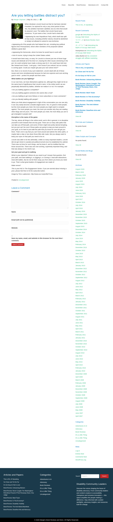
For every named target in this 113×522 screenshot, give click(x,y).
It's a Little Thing (81, 435)
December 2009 (81, 374)
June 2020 (79, 196)
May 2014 (78, 241)
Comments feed (81, 457)
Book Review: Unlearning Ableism (88, 79)
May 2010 (78, 362)
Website (14, 228)
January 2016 (80, 211)
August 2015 (79, 226)
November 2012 (81, 271)
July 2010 (78, 356)
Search (78, 476)
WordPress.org (80, 460)
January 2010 (80, 371)
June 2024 (79, 190)
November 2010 (81, 344)
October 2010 (80, 347)
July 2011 (78, 320)
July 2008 (78, 404)
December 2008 (81, 389)
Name (13, 212)
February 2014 (80, 244)
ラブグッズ (79, 40)
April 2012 (79, 293)
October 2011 (80, 311)
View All (78, 116)
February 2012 (80, 299)
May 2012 (78, 290)
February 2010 (80, 368)
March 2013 (79, 262)
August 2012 (79, 280)
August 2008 (79, 401)
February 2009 (80, 383)
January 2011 (80, 338)
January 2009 (80, 386)
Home (64, 5)
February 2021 (80, 193)
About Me (71, 5)
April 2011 (79, 329)
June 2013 (79, 253)
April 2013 (79, 259)
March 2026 (79, 172)
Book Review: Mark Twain (85, 93)
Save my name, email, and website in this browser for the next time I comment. (37, 239)
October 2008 (80, 395)
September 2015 (81, 223)
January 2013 (80, 265)
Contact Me (104, 5)
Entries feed (79, 454)
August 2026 (79, 169)
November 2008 (81, 392)
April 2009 (79, 377)
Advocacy (78, 429)
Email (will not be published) (22, 220)
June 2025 (79, 181)
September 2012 (81, 277)
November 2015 (81, 217)
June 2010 (79, 359)
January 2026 (80, 178)
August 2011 (79, 317)
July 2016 (78, 205)
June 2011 (79, 323)
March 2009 (79, 380)
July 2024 (78, 187)
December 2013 (81, 247)
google (77, 35)
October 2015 (80, 220)
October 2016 (80, 202)
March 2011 (79, 332)
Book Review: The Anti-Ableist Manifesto (86, 105)
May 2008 (78, 410)
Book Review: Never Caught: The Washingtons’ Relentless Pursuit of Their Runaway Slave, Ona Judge (87, 86)
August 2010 (79, 353)
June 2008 (79, 407)
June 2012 (79, 287)
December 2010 (81, 341)
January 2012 (80, 302)
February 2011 (80, 335)
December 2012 (81, 268)
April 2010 (79, 365)
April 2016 (79, 208)
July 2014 (78, 235)
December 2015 (81, 214)
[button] (104, 476)
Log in (77, 451)
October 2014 (80, 232)
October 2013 (80, 250)
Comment (15, 191)
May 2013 (78, 256)
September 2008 (81, 398)
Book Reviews (81, 5)
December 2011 (81, 305)
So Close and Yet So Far (84, 72)
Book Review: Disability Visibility (87, 101)
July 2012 (78, 284)
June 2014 (79, 238)
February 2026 (80, 175)
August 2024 (79, 184)
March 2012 (79, 296)
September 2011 (81, 314)
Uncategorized (24, 180)
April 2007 (79, 416)
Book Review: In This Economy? (87, 97)
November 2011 (81, 308)
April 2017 (79, 199)
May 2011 (78, 326)
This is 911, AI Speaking (83, 25)
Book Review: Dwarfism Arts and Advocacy (87, 111)
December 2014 (81, 229)
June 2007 (79, 413)
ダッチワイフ (80, 45)
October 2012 (80, 274)
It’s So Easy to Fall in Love (85, 75)
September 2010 (81, 350)
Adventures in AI (93, 5)
